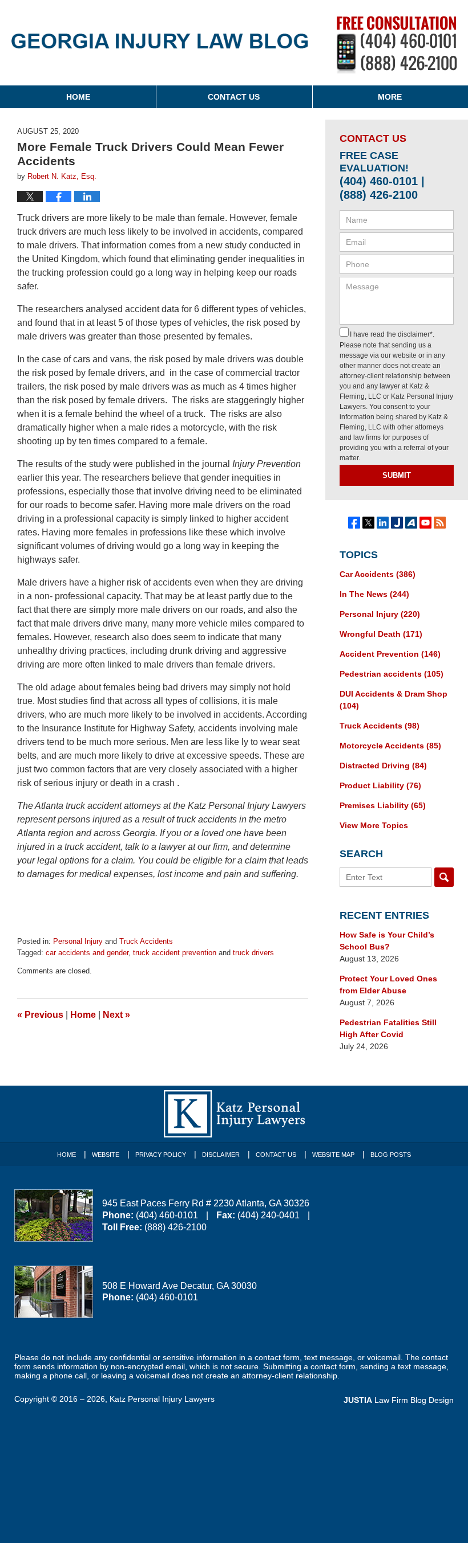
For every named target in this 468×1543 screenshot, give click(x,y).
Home (78, 96)
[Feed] (440, 523)
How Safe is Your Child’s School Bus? (387, 940)
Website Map (333, 1154)
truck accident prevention (174, 952)
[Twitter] (368, 523)
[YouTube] (425, 523)
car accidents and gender (87, 952)
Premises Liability (383, 805)
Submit (396, 475)
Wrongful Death (381, 634)
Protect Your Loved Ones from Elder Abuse (388, 984)
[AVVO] (411, 523)
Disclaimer (221, 1154)
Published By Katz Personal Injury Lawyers (397, 44)
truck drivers (253, 952)
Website (105, 1154)
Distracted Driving (383, 765)
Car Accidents (377, 574)
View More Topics (374, 825)
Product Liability (380, 785)
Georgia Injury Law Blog (160, 47)
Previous (40, 1015)
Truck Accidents (146, 941)
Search (444, 877)
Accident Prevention (390, 653)
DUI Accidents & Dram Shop (393, 699)
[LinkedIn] (383, 523)
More (390, 96)
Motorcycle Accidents (390, 745)
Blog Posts (390, 1154)
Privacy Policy (160, 1154)
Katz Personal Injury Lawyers (162, 1398)
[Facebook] (354, 523)
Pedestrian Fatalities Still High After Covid (388, 1028)
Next (116, 1015)
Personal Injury (78, 941)
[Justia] (397, 523)
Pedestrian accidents (391, 673)
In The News (374, 594)
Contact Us (234, 96)
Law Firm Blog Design (399, 1400)
